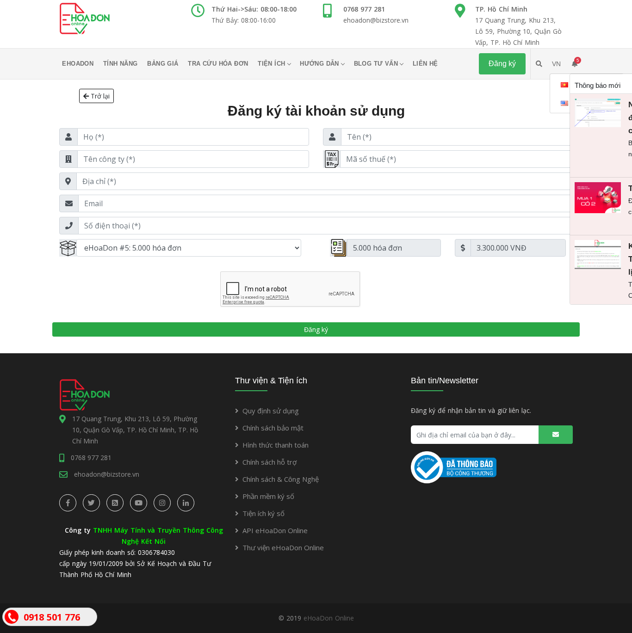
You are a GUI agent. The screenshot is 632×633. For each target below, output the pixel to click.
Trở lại (99, 96)
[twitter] (91, 503)
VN (556, 64)
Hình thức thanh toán (275, 444)
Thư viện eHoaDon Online (283, 547)
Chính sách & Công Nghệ (280, 479)
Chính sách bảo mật (273, 427)
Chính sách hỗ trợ (269, 462)
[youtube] (138, 503)
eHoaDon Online (329, 618)
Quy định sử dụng (270, 410)
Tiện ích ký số (263, 513)
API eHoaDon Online (275, 530)
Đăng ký (316, 329)
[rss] (115, 503)
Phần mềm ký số (268, 496)
